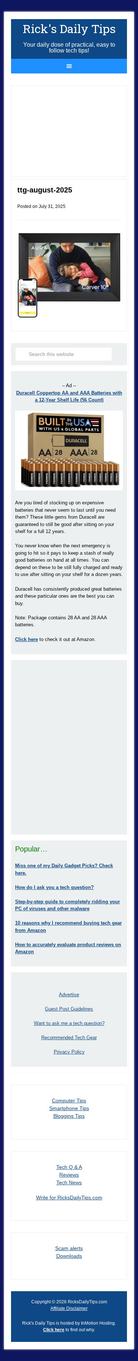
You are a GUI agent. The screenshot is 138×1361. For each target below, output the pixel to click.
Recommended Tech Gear (69, 1037)
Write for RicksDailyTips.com (69, 1197)
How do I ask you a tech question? (54, 887)
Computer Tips (69, 1100)
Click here (53, 1329)
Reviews (69, 1175)
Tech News (69, 1182)
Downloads (69, 1256)
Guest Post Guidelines (69, 1009)
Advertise (69, 994)
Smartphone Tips (69, 1108)
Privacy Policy (69, 1052)
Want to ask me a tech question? (69, 1023)
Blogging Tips (69, 1116)
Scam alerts (69, 1248)
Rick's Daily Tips (69, 28)
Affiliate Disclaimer (69, 1308)
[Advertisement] (69, 747)
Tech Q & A (69, 1167)
